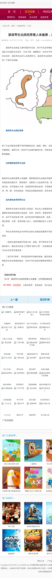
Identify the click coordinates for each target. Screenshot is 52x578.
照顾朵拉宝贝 (45, 339)
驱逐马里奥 (45, 354)
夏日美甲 (32, 369)
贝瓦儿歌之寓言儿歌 (11, 464)
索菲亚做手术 (20, 324)
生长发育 (33, 17)
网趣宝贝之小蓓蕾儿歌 (33, 491)
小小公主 (7, 415)
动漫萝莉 (7, 324)
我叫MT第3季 (33, 553)
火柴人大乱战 (7, 339)
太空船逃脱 (7, 400)
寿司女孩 (20, 369)
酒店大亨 (20, 415)
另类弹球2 (20, 384)
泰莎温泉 (7, 354)
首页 (13, 26)
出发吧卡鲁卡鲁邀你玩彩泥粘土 (11, 491)
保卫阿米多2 (45, 400)
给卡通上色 (45, 415)
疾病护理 (44, 17)
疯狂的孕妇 (7, 384)
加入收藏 (11, 3)
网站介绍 (40, 561)
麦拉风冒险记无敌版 (45, 385)
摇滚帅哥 (32, 415)
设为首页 (3, 3)
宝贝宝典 (30, 12)
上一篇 (14, 299)
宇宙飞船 (20, 354)
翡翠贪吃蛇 (32, 339)
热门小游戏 (7, 307)
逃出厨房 (32, 400)
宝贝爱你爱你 (35, 565)
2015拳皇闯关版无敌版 (45, 324)
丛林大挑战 (45, 369)
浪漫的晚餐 (32, 384)
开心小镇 (11, 526)
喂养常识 (11, 17)
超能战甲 (11, 553)
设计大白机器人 (32, 324)
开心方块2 (7, 369)
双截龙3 (20, 339)
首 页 (12, 12)
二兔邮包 (33, 464)
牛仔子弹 (20, 400)
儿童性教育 (28, 285)
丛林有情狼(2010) (33, 526)
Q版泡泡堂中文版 (32, 354)
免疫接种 (38, 285)
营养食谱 (22, 17)
